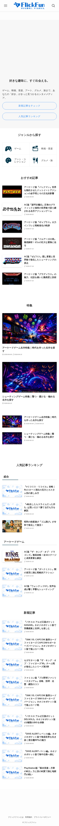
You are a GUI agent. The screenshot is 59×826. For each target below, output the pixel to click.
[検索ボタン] (53, 5)
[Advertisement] (29, 52)
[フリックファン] (29, 5)
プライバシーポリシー (42, 817)
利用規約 (28, 817)
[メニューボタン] (5, 5)
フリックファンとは (15, 817)
